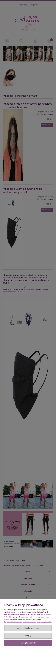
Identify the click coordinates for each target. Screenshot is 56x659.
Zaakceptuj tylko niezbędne (28, 628)
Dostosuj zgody (28, 635)
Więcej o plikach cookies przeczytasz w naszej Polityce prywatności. (28, 622)
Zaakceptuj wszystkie (28, 643)
